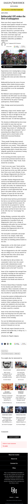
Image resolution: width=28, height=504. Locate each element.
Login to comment (14, 437)
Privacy (11, 497)
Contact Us (14, 463)
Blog (14, 468)
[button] (16, 46)
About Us (14, 459)
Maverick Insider (14, 455)
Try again (5, 446)
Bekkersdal (17, 353)
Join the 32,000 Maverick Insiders (12, 476)
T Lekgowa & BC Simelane (14, 43)
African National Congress (7, 353)
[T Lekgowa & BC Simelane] (3, 44)
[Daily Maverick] (14, 2)
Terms (17, 497)
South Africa (4, 351)
